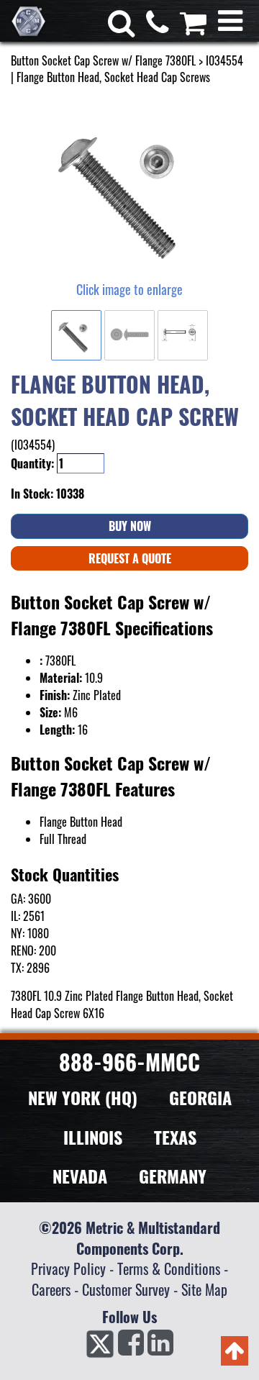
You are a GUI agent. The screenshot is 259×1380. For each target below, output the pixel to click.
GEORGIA (200, 1097)
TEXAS (175, 1137)
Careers (51, 1289)
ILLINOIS (92, 1137)
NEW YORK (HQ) (82, 1097)
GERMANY (172, 1176)
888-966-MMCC (129, 1061)
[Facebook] (131, 1347)
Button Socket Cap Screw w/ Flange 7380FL (103, 60)
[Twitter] (100, 1347)
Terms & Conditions (168, 1268)
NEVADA (80, 1176)
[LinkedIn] (160, 1347)
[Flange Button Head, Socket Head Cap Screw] (129, 190)
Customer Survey (126, 1289)
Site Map (204, 1289)
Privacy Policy (68, 1268)
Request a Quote (129, 558)
